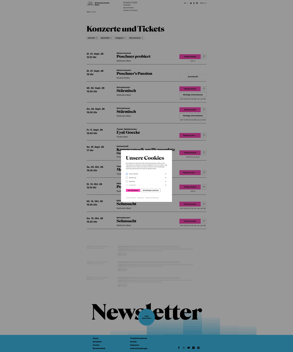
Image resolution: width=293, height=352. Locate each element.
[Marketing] (127, 181)
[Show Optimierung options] (165, 177)
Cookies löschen (131, 198)
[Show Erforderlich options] (165, 185)
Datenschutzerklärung (152, 198)
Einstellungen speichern (151, 190)
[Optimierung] (127, 178)
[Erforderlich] (127, 185)
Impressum (140, 198)
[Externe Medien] (127, 174)
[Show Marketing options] (165, 181)
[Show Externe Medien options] (165, 174)
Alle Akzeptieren (133, 190)
